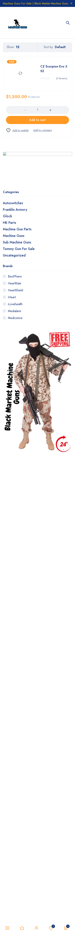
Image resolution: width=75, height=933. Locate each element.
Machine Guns (13, 235)
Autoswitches (13, 203)
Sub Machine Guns (17, 242)
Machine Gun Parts (17, 229)
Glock (7, 216)
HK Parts (9, 222)
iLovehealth (15, 304)
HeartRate (14, 283)
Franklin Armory (15, 209)
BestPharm (15, 276)
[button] (37, 120)
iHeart (12, 297)
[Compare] (42, 130)
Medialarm (14, 311)
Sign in (36, 928)
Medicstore (15, 318)
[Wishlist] (17, 130)
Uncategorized (14, 255)
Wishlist (53, 926)
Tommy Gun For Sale (19, 248)
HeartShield (15, 290)
